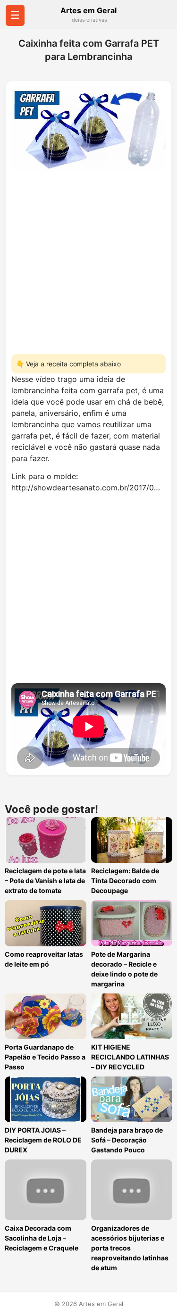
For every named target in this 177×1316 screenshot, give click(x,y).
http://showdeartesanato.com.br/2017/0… (85, 487)
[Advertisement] (88, 260)
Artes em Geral (88, 10)
